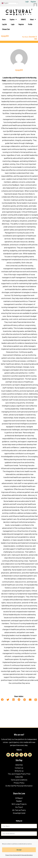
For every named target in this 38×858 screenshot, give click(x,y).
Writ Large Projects (19, 804)
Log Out (4, 24)
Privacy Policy (19, 783)
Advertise (19, 765)
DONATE (23, 19)
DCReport (19, 798)
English (5, 3)
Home (4, 19)
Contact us (19, 768)
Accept (19, 850)
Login (27, 1)
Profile (30, 24)
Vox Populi (19, 807)
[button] (2, 700)
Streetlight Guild (19, 813)
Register (33, 1)
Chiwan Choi (6, 29)
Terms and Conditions (19, 780)
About (32, 19)
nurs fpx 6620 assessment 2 (13, 131)
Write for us (19, 771)
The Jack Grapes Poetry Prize (19, 774)
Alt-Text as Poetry (19, 810)
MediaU (19, 801)
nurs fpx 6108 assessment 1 (25, 564)
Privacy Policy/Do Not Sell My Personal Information (19, 855)
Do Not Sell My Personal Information (19, 786)
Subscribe (19, 777)
